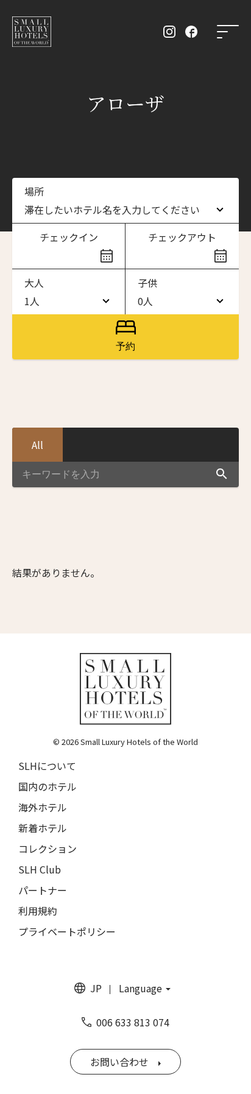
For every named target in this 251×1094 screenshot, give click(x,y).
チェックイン (69, 237)
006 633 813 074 (132, 1022)
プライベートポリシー (67, 931)
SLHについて (47, 765)
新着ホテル (42, 827)
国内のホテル (47, 786)
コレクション (47, 848)
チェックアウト (182, 237)
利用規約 (37, 910)
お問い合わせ (119, 1061)
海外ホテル (42, 807)
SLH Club (39, 869)
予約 (125, 346)
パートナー (42, 890)
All (37, 444)
